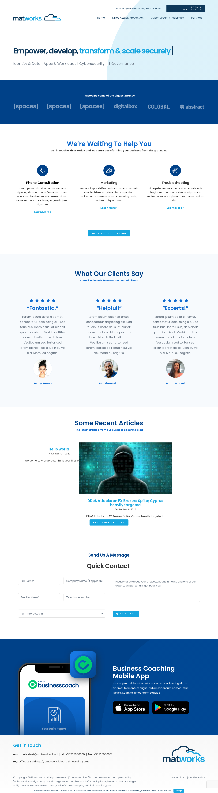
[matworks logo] (37, 14)
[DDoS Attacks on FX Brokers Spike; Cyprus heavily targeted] (125, 468)
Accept (178, 791)
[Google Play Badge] (170, 702)
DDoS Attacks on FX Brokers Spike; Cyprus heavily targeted (125, 502)
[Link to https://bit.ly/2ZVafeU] (42, 170)
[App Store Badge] (131, 702)
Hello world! (60, 449)
